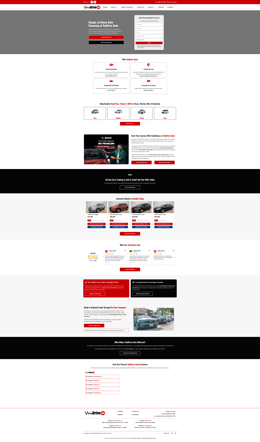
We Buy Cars (140, 7)
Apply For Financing (126, 7)
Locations (150, 7)
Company (170, 7)
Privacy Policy (147, 45)
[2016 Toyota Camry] (163, 215)
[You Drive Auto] (92, 7)
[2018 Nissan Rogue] (96, 215)
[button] (176, 257)
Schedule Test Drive (96, 227)
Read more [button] (107, 262)
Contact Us (135, 411)
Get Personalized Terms (96, 224)
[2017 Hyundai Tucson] (118, 215)
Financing (135, 414)
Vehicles (120, 411)
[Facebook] (91, 2)
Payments (161, 7)
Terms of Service (147, 438)
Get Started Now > (149, 90)
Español (105, 7)
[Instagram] (95, 2)
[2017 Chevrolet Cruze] (141, 215)
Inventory (113, 7)
